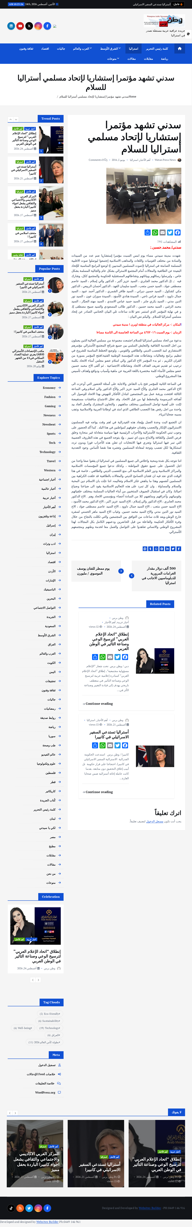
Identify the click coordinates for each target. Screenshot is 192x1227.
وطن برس (117, 618)
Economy (49, 388)
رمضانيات (50, 708)
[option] (36, 136)
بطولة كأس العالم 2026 (43, 1042)
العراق (20, 251)
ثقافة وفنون (26, 48)
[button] (10, 119)
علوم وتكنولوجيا (46, 763)
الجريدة (51, 617)
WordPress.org (45, 1092)
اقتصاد (45, 48)
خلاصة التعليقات (44, 1083)
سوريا (52, 736)
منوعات (111, 58)
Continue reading (99, 703)
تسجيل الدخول (47, 1065)
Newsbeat (49, 424)
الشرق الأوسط (109, 48)
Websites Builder (150, 1208)
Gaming (50, 406)
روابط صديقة (48, 718)
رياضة (164, 58)
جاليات (61, 48)
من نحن (51, 873)
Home (132, 96)
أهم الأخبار (144, 160)
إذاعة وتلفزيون (47, 516)
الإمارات (51, 580)
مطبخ (52, 846)
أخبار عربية (123, 622)
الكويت (51, 663)
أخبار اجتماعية (47, 479)
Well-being (22, 1028)
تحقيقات (50, 681)
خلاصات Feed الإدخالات (41, 1074)
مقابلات (148, 58)
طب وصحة (49, 745)
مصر (53, 837)
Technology (48, 452)
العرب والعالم (81, 48)
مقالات (132, 58)
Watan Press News (165, 160)
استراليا (133, 48)
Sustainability (48, 1021)
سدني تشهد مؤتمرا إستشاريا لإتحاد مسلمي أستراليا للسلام (94, 96)
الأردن (52, 571)
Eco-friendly (49, 1013)
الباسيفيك (50, 589)
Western (50, 470)
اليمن (52, 672)
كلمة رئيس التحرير (157, 48)
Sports (51, 433)
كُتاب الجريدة (48, 800)
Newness (50, 415)
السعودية (50, 626)
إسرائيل (51, 525)
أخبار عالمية (48, 488)
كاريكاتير (51, 791)
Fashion (50, 397)
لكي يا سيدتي (47, 828)
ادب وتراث (49, 543)
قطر (53, 782)
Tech (52, 443)
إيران (53, 534)
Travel (51, 461)
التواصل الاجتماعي (45, 607)
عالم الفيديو (48, 754)
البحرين (51, 598)
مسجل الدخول (154, 821)
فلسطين (51, 773)
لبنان (53, 818)
